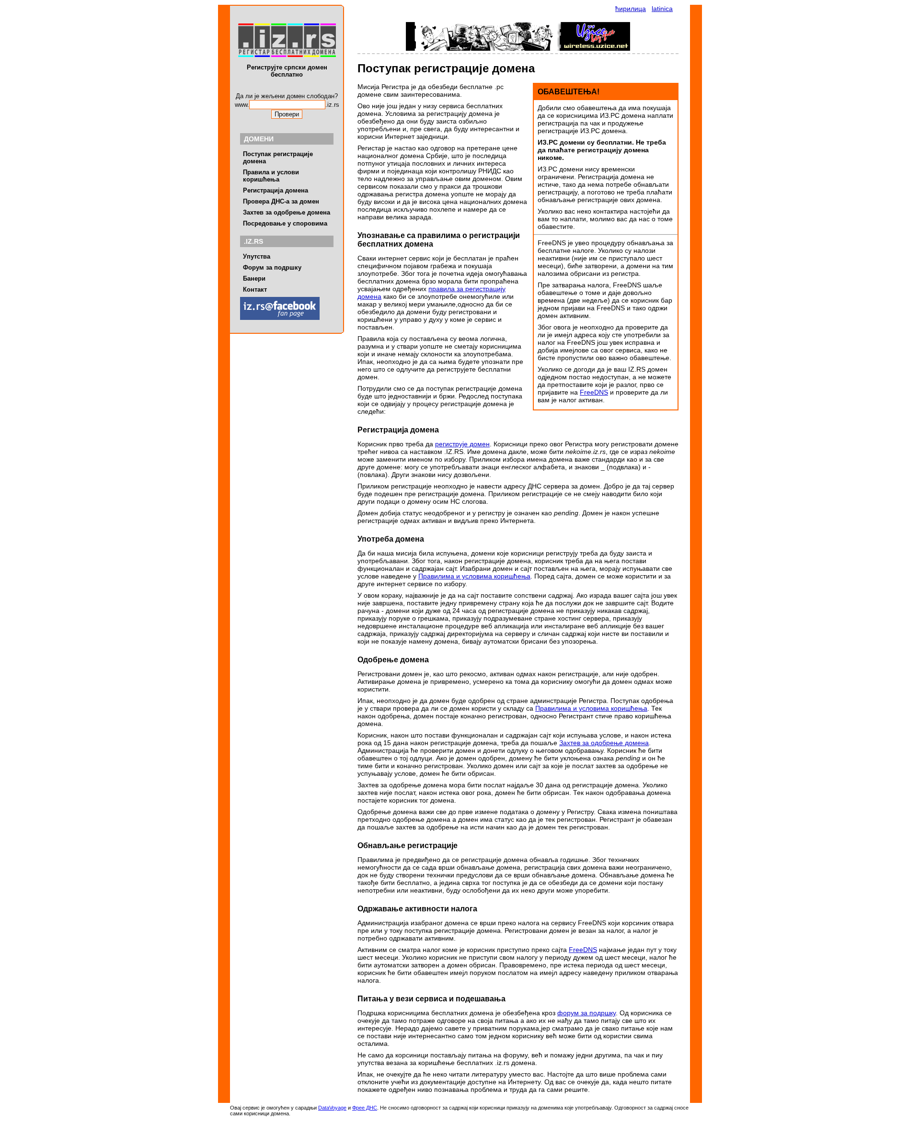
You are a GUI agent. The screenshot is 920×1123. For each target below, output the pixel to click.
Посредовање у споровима (285, 223)
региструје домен (462, 444)
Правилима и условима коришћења (474, 576)
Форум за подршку (272, 267)
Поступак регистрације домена (278, 157)
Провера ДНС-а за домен (281, 201)
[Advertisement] (288, 481)
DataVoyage (332, 1108)
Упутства (256, 256)
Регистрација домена (275, 190)
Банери (254, 278)
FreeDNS (594, 392)
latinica (662, 8)
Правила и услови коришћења (271, 176)
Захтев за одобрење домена (604, 743)
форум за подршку (586, 1013)
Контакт (255, 289)
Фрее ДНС (364, 1108)
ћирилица (630, 8)
